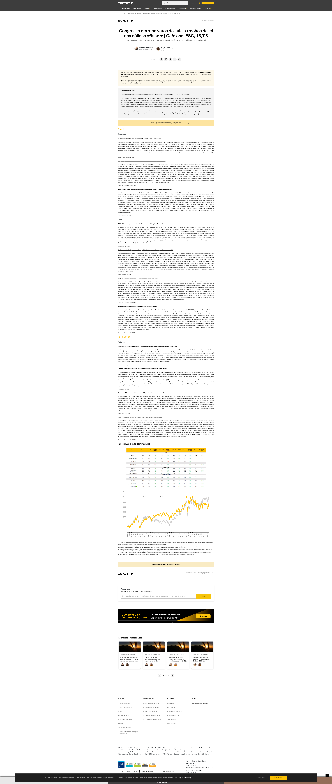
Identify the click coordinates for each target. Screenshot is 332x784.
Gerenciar (177, 777)
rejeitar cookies (260, 777)
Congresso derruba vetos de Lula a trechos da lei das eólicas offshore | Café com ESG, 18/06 (154, 13)
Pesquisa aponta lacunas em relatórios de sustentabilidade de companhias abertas (141, 161)
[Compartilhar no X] (166, 59)
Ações (120, 711)
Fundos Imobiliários (124, 703)
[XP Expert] (125, 3)
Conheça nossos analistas (200, 703)
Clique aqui (178, 122)
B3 (122, 771)
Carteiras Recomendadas (151, 707)
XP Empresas (171, 719)
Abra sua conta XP (207, 3)
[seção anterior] (159, 675)
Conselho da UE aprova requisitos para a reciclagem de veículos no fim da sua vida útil (142, 368)
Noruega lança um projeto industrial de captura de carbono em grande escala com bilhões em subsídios (147, 346)
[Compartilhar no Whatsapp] (170, 59)
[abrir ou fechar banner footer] (327, 775)
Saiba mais (187, 777)
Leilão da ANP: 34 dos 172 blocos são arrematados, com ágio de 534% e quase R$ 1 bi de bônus (145, 189)
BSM (128, 771)
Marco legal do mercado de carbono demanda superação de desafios (137, 306)
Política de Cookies (173, 715)
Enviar (204, 596)
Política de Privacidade (174, 711)
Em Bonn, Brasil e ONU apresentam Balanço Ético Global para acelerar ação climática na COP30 (145, 250)
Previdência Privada (124, 727)
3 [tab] (168, 675)
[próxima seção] (172, 675)
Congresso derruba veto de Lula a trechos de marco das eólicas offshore (138, 278)
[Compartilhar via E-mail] (179, 59)
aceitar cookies (278, 777)
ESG (124, 13)
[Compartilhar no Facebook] (161, 59)
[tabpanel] (130, 655)
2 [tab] (166, 675)
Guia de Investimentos (125, 707)
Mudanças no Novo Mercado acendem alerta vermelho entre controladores (139, 138)
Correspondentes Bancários (167, 772)
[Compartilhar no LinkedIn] (175, 59)
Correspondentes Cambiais (146, 772)
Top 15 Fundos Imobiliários (151, 703)
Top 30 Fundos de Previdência (152, 719)
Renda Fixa (121, 723)
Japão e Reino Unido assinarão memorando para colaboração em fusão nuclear (140, 417)
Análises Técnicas (123, 715)
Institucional (171, 707)
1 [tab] (163, 675)
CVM (135, 771)
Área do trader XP (172, 723)
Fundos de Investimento (125, 719)
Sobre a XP (170, 703)
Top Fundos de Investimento (151, 715)
